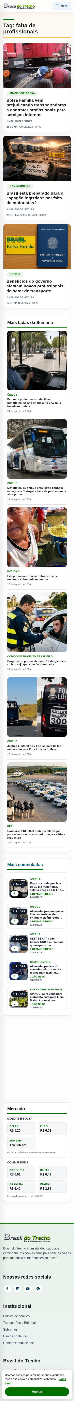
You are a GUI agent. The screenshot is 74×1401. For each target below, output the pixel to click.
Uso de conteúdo (15, 1336)
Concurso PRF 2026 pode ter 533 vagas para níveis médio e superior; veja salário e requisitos (36, 834)
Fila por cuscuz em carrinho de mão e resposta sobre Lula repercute (32, 577)
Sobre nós (10, 1329)
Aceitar (37, 1391)
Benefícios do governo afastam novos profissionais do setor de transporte (35, 286)
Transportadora (22, 93)
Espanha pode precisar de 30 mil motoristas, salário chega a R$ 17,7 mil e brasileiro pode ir (34, 403)
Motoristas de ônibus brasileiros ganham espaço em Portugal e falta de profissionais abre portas (36, 491)
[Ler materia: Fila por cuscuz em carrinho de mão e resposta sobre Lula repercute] (37, 537)
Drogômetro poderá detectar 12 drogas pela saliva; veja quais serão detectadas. (36, 662)
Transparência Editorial (19, 1322)
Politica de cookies (16, 1316)
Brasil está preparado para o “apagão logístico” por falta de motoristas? (35, 198)
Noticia (15, 274)
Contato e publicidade (18, 1343)
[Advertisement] (37, 1059)
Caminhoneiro (20, 186)
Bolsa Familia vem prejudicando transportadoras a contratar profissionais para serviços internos (36, 107)
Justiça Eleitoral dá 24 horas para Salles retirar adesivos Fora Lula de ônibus (34, 747)
